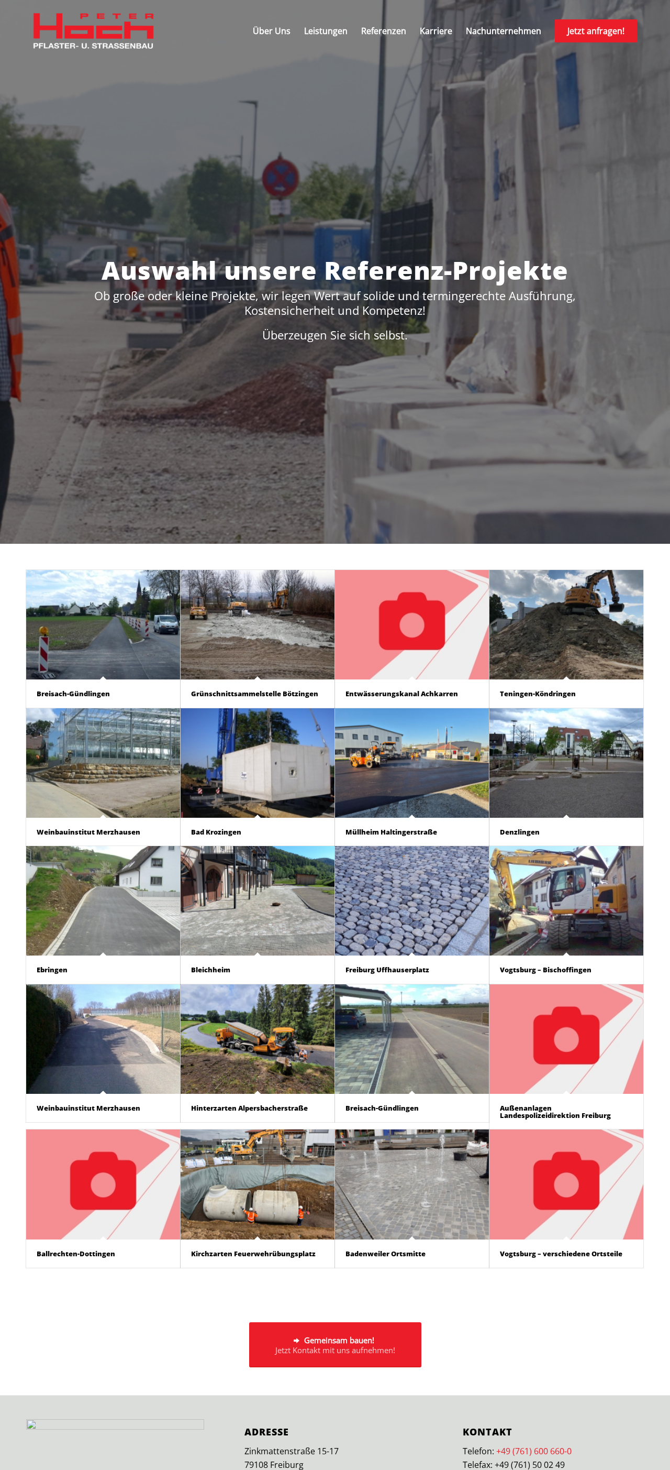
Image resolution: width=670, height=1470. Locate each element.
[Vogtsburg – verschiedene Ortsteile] (566, 1184)
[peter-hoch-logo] (93, 31)
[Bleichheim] (257, 901)
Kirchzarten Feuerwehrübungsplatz (253, 1253)
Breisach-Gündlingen (73, 693)
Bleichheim (210, 969)
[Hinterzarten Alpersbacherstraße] (257, 1039)
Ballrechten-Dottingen (76, 1253)
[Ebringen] (103, 901)
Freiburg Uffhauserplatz (387, 969)
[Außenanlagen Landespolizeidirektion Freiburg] (566, 1039)
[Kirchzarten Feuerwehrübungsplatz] (257, 1184)
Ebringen (52, 969)
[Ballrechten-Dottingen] (103, 1184)
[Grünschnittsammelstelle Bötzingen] (257, 624)
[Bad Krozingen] (257, 763)
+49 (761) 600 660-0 (534, 1451)
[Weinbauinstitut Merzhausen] (103, 763)
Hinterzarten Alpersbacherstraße (249, 1108)
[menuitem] (271, 31)
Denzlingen (520, 832)
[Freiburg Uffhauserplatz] (412, 901)
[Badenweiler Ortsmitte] (412, 1184)
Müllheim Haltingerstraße (391, 832)
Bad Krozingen (216, 832)
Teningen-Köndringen (538, 693)
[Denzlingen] (566, 763)
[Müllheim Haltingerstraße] (412, 763)
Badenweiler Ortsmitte (385, 1253)
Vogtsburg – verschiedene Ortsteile (561, 1253)
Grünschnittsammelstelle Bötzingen (254, 693)
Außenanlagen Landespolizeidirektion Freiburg (555, 1111)
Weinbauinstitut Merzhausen (88, 832)
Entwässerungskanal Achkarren (401, 693)
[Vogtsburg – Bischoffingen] (566, 901)
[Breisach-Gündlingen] (103, 624)
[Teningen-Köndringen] (566, 624)
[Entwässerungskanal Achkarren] (412, 624)
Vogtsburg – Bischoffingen (545, 969)
